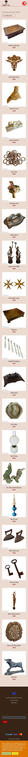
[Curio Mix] (11, 3)
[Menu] (21, 3)
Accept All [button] (15, 753)
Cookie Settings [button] (6, 753)
